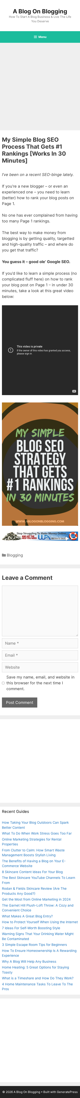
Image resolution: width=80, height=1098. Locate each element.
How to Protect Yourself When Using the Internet (40, 922)
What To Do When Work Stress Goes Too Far (37, 833)
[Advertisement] (40, 84)
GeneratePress (67, 1092)
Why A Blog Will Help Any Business (29, 961)
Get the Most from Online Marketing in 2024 (36, 899)
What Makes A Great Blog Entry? (27, 916)
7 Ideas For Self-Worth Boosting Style (31, 928)
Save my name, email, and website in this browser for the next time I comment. (40, 683)
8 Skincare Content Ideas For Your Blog (32, 872)
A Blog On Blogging (40, 11)
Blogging (15, 555)
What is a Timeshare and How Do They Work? (38, 978)
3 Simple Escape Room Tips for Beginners (34, 945)
